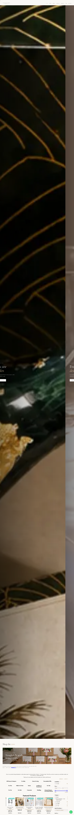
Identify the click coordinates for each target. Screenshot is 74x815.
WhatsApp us (13, 767)
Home (47, 3)
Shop (50, 3)
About (54, 3)
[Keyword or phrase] (55, 810)
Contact (62, 3)
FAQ (66, 3)
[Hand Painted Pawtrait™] (19, 801)
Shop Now (6, 380)
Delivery (69, 3)
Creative (58, 3)
